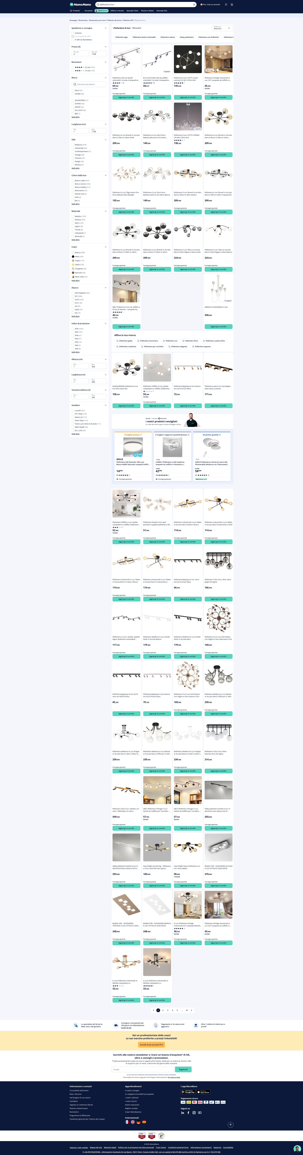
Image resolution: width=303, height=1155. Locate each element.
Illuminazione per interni (97, 20)
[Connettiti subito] (226, 4)
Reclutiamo (74, 1112)
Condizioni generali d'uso (178, 1147)
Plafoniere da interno (115, 20)
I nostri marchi (131, 1101)
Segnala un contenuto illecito (81, 1105)
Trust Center (161, 1147)
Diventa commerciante (79, 1108)
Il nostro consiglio (132, 1090)
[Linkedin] (183, 1113)
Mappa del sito (96, 1147)
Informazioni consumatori (201, 1147)
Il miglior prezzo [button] (131, 434)
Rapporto (217, 1147)
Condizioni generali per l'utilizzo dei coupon (87, 1119)
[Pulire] (194, 4)
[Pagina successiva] (191, 1010)
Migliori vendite (131, 1108)
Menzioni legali (110, 1147)
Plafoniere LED (128, 20)
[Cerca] (98, 4)
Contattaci (74, 1101)
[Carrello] (231, 4)
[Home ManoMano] (81, 4)
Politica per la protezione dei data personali (136, 1147)
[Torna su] (230, 1125)
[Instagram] (194, 1113)
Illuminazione (83, 20)
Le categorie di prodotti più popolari (139, 1094)
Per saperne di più (174, 1077)
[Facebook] (188, 1113)
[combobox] (222, 28)
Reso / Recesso (75, 1094)
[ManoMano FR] (127, 1122)
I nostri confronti (131, 1098)
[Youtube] (200, 1113)
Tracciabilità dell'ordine (79, 1090)
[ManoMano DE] (138, 1122)
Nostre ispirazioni (132, 1105)
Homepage (73, 20)
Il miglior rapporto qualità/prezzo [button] (171, 434)
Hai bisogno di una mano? (80, 1098)
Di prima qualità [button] (210, 434)
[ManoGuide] (297, 1149)
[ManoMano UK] (133, 1122)
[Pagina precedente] (153, 1010)
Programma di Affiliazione (80, 1115)
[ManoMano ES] (144, 1122)
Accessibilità (228, 1147)
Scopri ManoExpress (133, 1112)
